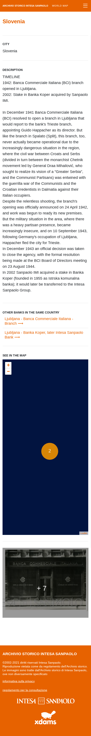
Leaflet (83, 533)
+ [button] (8, 365)
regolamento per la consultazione (25, 690)
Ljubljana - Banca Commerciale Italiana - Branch (39, 321)
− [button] (8, 371)
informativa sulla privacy (19, 681)
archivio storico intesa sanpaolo (35, 5)
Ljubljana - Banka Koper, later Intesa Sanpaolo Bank (44, 334)
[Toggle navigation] (85, 6)
